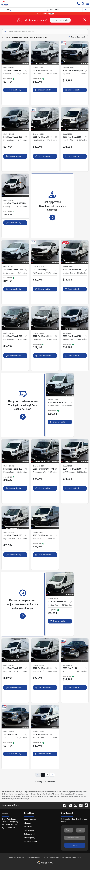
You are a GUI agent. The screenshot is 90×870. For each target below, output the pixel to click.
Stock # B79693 (68, 134)
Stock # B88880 (38, 134)
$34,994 (7, 146)
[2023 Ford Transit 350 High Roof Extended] (45, 119)
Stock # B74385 (38, 731)
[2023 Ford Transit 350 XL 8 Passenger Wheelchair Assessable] (45, 451)
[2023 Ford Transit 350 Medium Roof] (15, 119)
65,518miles (52, 140)
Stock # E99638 (8, 731)
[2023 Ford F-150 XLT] (74, 650)
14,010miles (22, 339)
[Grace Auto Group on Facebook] (64, 805)
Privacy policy (29, 838)
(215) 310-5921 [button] (11, 827)
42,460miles (67, 605)
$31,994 (67, 146)
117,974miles (51, 273)
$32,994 (37, 146)
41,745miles (82, 140)
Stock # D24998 (38, 267)
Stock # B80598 (8, 68)
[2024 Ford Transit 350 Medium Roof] (60, 384)
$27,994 (37, 678)
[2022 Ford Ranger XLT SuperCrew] (45, 252)
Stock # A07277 (68, 333)
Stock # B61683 (8, 200)
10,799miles (22, 140)
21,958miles (52, 538)
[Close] (84, 19)
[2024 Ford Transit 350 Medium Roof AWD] (74, 252)
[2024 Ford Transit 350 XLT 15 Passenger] (74, 451)
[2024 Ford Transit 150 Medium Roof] (45, 716)
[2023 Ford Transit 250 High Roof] (45, 318)
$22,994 (67, 80)
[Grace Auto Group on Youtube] (74, 805)
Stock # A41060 (8, 665)
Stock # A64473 (68, 267)
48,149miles (82, 472)
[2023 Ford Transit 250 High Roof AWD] (15, 517)
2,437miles (52, 738)
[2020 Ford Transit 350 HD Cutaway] (15, 185)
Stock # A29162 (53, 399)
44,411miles (52, 74)
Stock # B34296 (8, 466)
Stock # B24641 (38, 68)
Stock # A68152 (38, 532)
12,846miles (22, 74)
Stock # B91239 (8, 134)
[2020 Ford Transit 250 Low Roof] (45, 53)
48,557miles (82, 671)
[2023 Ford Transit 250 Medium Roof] (45, 650)
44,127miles (52, 472)
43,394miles (22, 273)
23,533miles (22, 472)
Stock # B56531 (68, 466)
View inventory (30, 819)
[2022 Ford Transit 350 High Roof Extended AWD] (15, 650)
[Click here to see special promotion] (45, 14)
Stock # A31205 (53, 599)
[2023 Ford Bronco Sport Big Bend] (74, 53)
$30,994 (7, 678)
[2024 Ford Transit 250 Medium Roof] (15, 318)
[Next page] (52, 775)
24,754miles (82, 273)
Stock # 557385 (8, 267)
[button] (78, 3)
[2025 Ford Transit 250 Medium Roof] (45, 517)
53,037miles (22, 738)
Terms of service (30, 841)
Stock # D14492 (68, 68)
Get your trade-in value (60, 20)
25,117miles (67, 406)
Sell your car (29, 830)
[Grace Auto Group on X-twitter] (69, 805)
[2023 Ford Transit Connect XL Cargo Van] (15, 252)
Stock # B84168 (8, 333)
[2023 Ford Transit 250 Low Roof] (15, 53)
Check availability (14, 90)
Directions (28, 827)
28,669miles (52, 339)
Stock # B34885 (38, 665)
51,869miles (82, 74)
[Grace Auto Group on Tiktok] (85, 805)
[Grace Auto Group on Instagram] (80, 805)
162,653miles (21, 206)
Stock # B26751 (8, 532)
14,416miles (82, 339)
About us (27, 823)
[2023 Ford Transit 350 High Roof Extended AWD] (74, 119)
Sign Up (74, 845)
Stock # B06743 (38, 333)
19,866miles (52, 671)
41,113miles (22, 671)
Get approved (29, 834)
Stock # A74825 (38, 466)
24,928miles (22, 538)
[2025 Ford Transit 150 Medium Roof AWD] (74, 318)
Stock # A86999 (68, 665)
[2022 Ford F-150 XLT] (15, 716)
